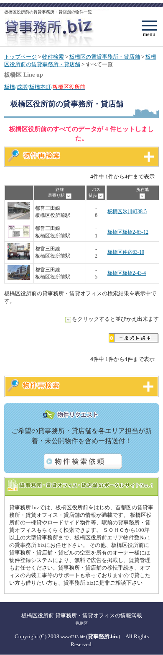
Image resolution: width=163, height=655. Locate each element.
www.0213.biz (73, 636)
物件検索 (53, 57)
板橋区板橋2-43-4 (126, 273)
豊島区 (81, 623)
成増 (22, 87)
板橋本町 (40, 87)
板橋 (9, 87)
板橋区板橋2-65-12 (127, 232)
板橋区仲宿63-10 (125, 252)
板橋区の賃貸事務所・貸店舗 (104, 57)
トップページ (20, 57)
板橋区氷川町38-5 (127, 211)
